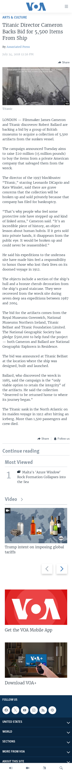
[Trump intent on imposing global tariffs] (36, 525)
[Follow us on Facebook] (6, 710)
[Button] (64, 62)
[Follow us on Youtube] (24, 710)
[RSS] (43, 710)
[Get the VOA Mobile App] (36, 607)
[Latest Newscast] (11, 768)
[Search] (61, 768)
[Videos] (28, 768)
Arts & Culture (14, 17)
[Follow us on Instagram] (34, 710)
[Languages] (44, 768)
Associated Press (18, 47)
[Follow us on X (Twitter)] (15, 710)
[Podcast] (52, 710)
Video (11, 499)
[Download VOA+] (36, 660)
